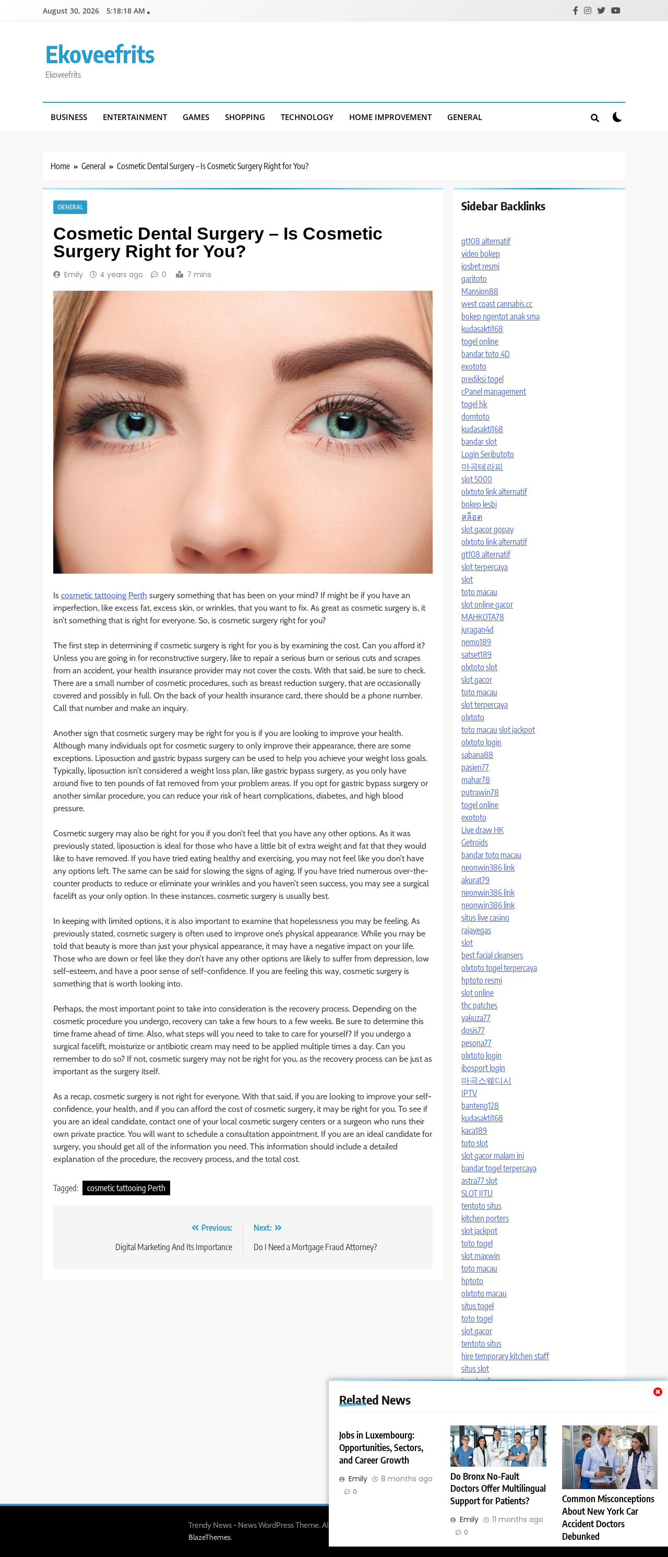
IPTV (469, 1093)
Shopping (245, 117)
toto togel (477, 1243)
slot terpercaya (484, 567)
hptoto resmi (481, 980)
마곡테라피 (482, 466)
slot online (477, 993)
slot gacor (476, 679)
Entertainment (135, 117)
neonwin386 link (488, 867)
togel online (479, 341)
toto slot (474, 1143)
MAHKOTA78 (482, 617)
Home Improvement (390, 117)
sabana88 (477, 755)
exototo (473, 366)
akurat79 (475, 880)
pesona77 (476, 1043)
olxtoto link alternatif (494, 491)
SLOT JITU (477, 1193)
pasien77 (475, 767)
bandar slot (479, 441)
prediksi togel (482, 379)
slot (467, 579)
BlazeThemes (209, 1537)
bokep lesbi (479, 504)
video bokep (480, 253)
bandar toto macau (491, 855)
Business (69, 117)
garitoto (474, 279)
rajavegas (476, 930)
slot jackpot (517, 729)
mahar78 (475, 780)
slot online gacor (487, 604)
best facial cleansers (492, 955)
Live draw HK (482, 830)
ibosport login (483, 1068)
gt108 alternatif (485, 241)
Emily (73, 274)
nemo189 (476, 642)
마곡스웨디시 (486, 1080)
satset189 (476, 654)
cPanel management (493, 391)
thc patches (479, 1005)
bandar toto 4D (485, 354)
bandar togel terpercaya (498, 1168)
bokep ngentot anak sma (500, 316)
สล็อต (471, 517)
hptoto (472, 1281)
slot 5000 (476, 479)
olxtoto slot (479, 667)
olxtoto (472, 717)
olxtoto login (481, 742)
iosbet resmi (480, 266)
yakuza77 (476, 1018)
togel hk (474, 404)
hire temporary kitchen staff (505, 1356)
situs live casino (485, 917)
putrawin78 (480, 792)
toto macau (479, 592)
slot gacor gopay (487, 529)
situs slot (475, 1368)
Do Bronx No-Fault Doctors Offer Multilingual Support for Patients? (498, 1488)
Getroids (474, 842)
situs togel (477, 1306)
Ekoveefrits (99, 53)
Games (196, 117)
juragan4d (477, 629)
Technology (307, 117)
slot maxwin (480, 1256)
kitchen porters (485, 1218)
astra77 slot (479, 1180)
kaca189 (474, 1130)
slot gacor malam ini (492, 1155)
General (464, 117)
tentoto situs (481, 1206)
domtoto (475, 416)
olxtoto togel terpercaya (499, 967)
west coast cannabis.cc (496, 304)
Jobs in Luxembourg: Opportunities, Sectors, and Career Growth (381, 1447)
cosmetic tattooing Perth (104, 595)
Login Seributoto (487, 454)
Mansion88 (479, 291)
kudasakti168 (482, 329)
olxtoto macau (484, 1293)
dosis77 (473, 1030)
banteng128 (480, 1105)
